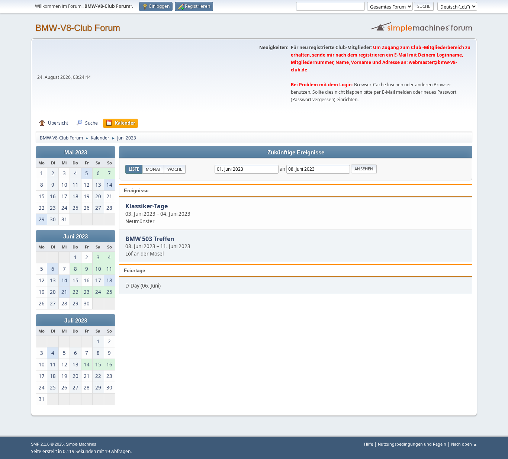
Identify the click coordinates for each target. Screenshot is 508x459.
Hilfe (368, 444)
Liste (134, 169)
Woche (174, 169)
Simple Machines (81, 444)
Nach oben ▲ (464, 444)
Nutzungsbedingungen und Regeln (412, 444)
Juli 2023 (75, 321)
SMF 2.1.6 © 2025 (47, 444)
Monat (153, 169)
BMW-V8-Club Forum (77, 28)
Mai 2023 (75, 152)
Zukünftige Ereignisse (295, 152)
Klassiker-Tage (146, 206)
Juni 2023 (75, 237)
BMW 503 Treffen (149, 239)
